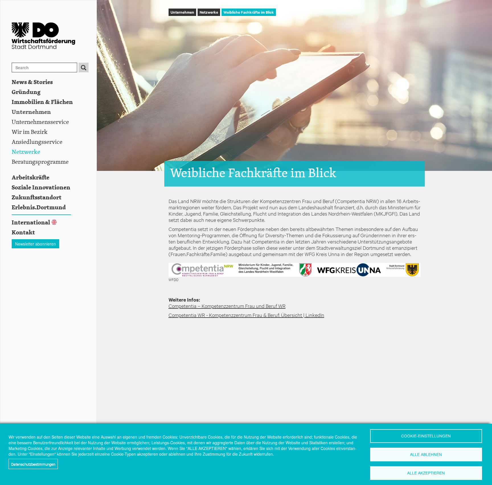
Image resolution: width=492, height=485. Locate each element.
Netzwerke (26, 152)
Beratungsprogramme (40, 162)
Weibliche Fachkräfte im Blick (249, 12)
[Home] (54, 35)
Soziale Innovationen (41, 188)
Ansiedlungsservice (37, 142)
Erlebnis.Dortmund (39, 208)
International (31, 223)
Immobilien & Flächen (42, 102)
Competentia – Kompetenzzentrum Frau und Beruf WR (227, 305)
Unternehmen (31, 112)
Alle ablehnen (426, 454)
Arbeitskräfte (30, 178)
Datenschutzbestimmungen (33, 463)
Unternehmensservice (40, 122)
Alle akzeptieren (426, 473)
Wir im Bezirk (30, 132)
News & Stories (32, 82)
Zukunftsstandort (37, 198)
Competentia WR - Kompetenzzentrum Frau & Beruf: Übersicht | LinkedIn (246, 315)
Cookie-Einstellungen (426, 436)
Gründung (26, 92)
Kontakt (23, 233)
